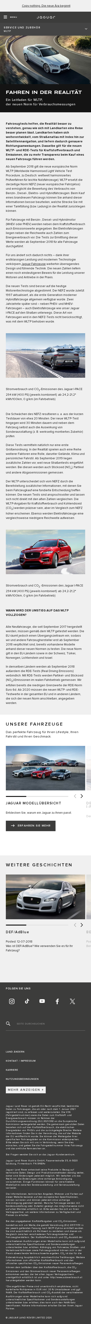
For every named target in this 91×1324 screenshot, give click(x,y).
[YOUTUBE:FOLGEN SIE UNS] (42, 1001)
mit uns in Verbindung (43, 1142)
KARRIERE (12, 1070)
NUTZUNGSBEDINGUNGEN (22, 1079)
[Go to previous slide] (74, 796)
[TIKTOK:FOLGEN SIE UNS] (27, 1001)
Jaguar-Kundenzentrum (60, 1154)
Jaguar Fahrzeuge (33, 264)
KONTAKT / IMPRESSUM (21, 1061)
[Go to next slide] (81, 796)
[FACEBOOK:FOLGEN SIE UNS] (57, 1001)
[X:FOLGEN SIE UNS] (72, 1001)
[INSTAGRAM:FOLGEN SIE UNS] (12, 1001)
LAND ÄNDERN (15, 1051)
